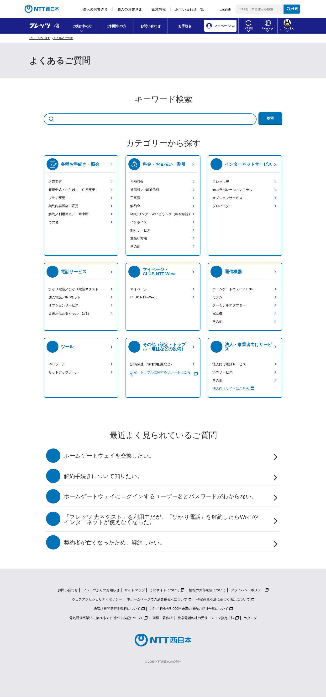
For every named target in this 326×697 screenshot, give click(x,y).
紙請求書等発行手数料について (117, 609)
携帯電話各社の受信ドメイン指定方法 (206, 618)
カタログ (250, 618)
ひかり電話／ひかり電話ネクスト (73, 289)
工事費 (135, 198)
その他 (53, 222)
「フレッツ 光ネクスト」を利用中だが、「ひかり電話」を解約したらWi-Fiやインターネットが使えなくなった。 (161, 519)
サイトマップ (135, 590)
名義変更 (55, 181)
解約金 (135, 206)
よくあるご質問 (63, 38)
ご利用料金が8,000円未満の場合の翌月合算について (189, 609)
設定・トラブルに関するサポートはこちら (160, 373)
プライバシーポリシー (247, 590)
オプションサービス (227, 198)
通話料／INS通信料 (144, 190)
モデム (217, 297)
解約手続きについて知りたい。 (103, 476)
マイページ (138, 289)
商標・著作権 (162, 618)
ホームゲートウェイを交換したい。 (109, 456)
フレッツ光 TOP (39, 38)
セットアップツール (63, 372)
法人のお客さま (95, 9)
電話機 (217, 313)
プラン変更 (56, 198)
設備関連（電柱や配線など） (152, 364)
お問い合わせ (151, 26)
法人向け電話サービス (229, 364)
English (225, 9)
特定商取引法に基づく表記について (223, 599)
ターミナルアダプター (229, 305)
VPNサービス (222, 372)
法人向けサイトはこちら (230, 388)
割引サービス (140, 230)
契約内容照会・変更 (63, 206)
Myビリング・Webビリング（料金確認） (161, 214)
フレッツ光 (220, 181)
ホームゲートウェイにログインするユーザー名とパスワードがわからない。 (160, 496)
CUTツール (56, 364)
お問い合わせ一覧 (189, 9)
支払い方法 (138, 238)
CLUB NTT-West (142, 297)
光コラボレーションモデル (232, 190)
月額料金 (137, 181)
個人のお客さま (129, 9)
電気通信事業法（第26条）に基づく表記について (106, 618)
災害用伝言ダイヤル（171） (69, 313)
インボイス (138, 222)
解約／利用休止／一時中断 (68, 214)
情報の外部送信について (207, 590)
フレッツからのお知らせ (101, 590)
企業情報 (159, 9)
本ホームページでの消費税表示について (157, 599)
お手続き (185, 26)
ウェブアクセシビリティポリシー (97, 599)
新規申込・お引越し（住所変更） (73, 190)
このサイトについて (165, 590)
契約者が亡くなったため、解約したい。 (114, 543)
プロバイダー (222, 206)
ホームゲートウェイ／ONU (232, 289)
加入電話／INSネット (64, 297)
